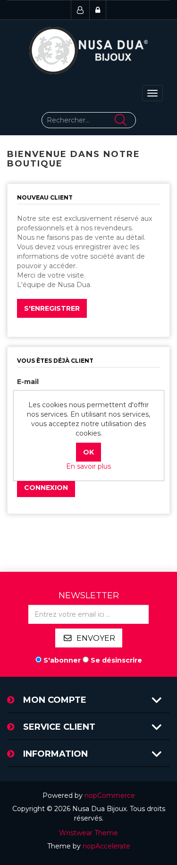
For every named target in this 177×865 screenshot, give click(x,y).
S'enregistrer (52, 308)
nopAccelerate (106, 846)
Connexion (46, 487)
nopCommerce (109, 795)
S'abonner (62, 660)
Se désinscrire (116, 660)
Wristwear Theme (88, 833)
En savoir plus (88, 466)
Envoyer (95, 638)
